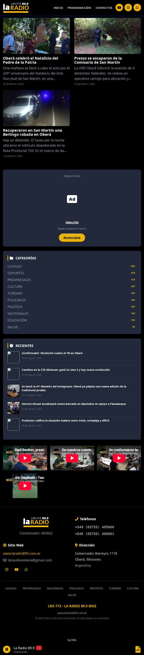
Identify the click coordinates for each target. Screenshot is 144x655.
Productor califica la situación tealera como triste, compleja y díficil (65, 420)
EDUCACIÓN (17, 320)
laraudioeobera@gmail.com (29, 560)
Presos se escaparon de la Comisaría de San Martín (98, 60)
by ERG (72, 640)
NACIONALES (18, 313)
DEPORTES (16, 273)
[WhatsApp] (137, 7)
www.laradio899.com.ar (21, 553)
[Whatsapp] (26, 569)
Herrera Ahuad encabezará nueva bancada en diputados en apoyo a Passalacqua (74, 404)
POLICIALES (17, 300)
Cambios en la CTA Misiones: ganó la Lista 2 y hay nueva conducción (66, 370)
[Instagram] (119, 7)
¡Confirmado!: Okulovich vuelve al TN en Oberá (52, 353)
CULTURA (15, 286)
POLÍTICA (15, 306)
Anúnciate (72, 237)
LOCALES (15, 266)
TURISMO (15, 293)
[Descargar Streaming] (138, 649)
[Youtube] (16, 569)
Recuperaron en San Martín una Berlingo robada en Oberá (32, 132)
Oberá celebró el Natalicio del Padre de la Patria (30, 60)
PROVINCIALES (19, 280)
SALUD (13, 327)
